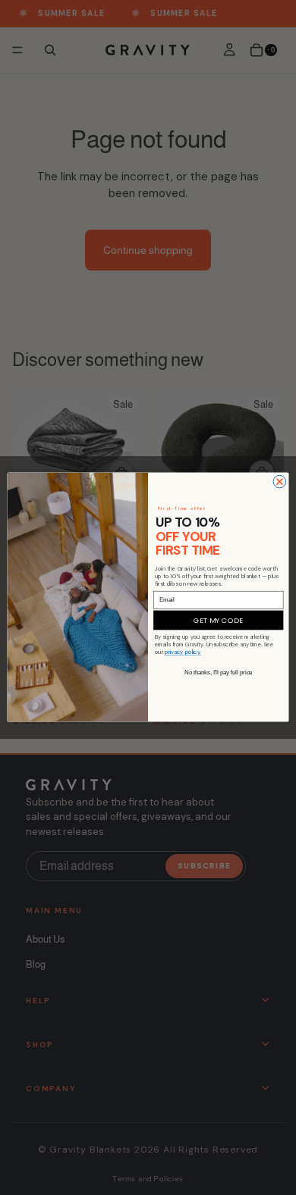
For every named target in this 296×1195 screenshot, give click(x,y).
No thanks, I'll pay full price (218, 673)
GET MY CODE (218, 620)
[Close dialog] (279, 482)
